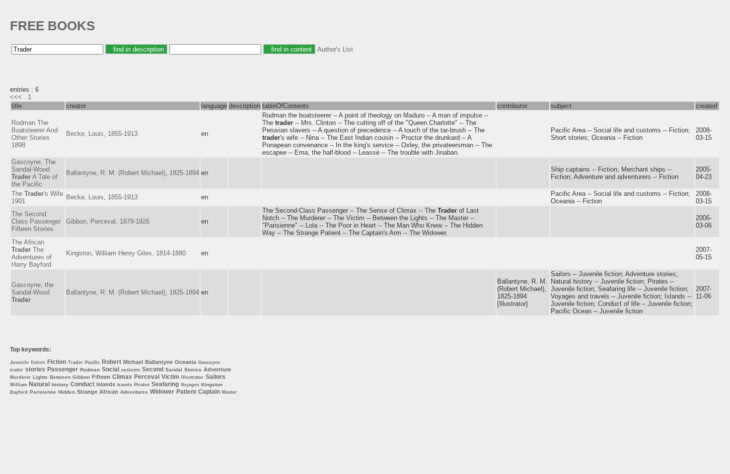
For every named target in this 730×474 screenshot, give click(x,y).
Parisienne (43, 392)
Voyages (190, 384)
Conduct (82, 384)
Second (152, 369)
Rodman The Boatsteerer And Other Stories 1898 (34, 134)
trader (16, 369)
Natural (39, 384)
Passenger (62, 369)
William (18, 384)
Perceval (146, 376)
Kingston (211, 384)
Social (110, 369)
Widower (162, 391)
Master (229, 392)
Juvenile (19, 362)
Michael (133, 362)
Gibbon (81, 377)
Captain (209, 391)
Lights (40, 377)
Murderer (20, 377)
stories (35, 369)
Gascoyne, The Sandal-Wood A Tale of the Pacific (34, 173)
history (60, 384)
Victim (170, 376)
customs (130, 369)
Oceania (185, 362)
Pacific (92, 362)
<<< (16, 97)
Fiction (56, 361)
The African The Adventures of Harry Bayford (31, 253)
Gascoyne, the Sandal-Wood (32, 292)
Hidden (66, 392)
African (108, 392)
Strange (87, 392)
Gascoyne (209, 362)
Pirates (141, 384)
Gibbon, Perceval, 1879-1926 (107, 221)
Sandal (173, 369)
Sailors (215, 376)
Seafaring (165, 384)
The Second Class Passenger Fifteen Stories (36, 221)
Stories (193, 369)
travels (124, 384)
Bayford (19, 392)
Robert (111, 361)
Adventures (134, 392)
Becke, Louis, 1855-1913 (102, 133)
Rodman (90, 369)
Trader (75, 362)
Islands (105, 384)
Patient (186, 391)
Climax (122, 376)
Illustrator (192, 377)
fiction (38, 362)
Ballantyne (159, 362)
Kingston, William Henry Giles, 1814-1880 (126, 253)
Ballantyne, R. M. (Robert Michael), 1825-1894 (132, 173)
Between (60, 377)
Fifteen (101, 377)
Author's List (335, 49)
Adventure (217, 369)
